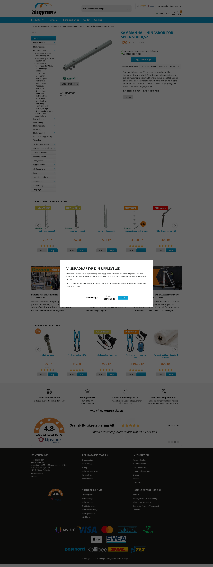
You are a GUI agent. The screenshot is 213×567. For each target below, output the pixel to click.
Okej (123, 297)
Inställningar (92, 297)
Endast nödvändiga (109, 297)
